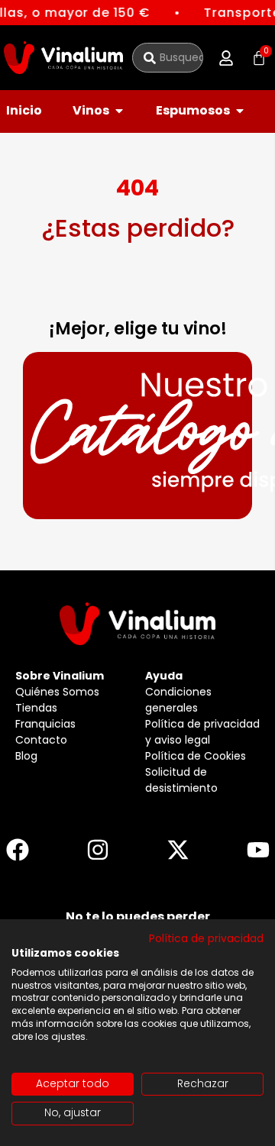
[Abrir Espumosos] (240, 111)
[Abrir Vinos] (119, 111)
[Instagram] (98, 850)
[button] (226, 58)
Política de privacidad (206, 938)
